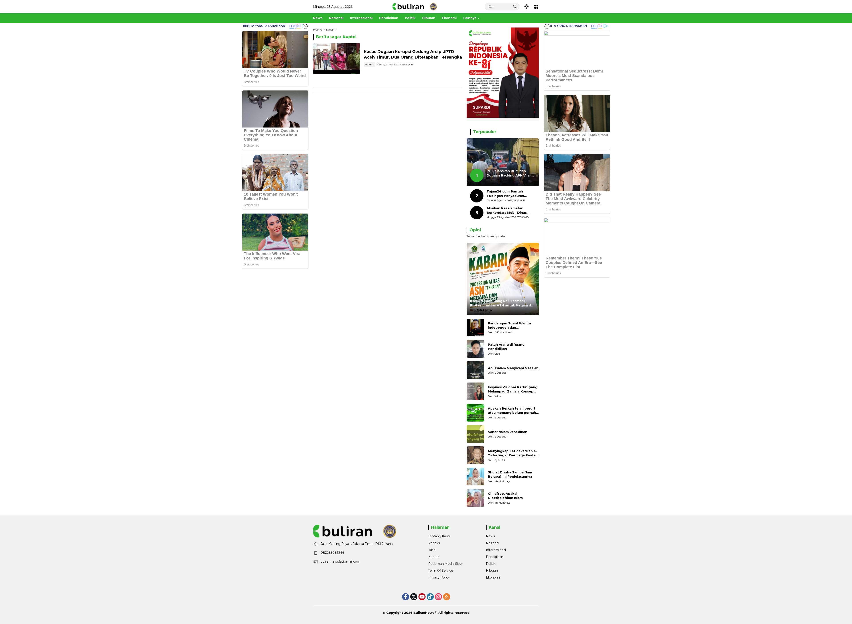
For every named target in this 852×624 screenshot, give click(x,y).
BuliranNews (423, 613)
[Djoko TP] (475, 455)
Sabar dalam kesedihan (507, 432)
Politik (490, 564)
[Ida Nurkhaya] (475, 476)
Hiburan (492, 571)
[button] (515, 6)
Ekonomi (493, 577)
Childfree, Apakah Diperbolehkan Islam (505, 496)
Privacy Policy (439, 577)
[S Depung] (475, 370)
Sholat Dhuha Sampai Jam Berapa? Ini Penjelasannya (510, 474)
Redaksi (434, 543)
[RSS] (446, 596)
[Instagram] (438, 596)
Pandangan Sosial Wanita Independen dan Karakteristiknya (509, 325)
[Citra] (475, 349)
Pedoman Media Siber (445, 564)
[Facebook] (405, 596)
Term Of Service (440, 571)
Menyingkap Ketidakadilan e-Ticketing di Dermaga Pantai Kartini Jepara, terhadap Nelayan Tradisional (512, 453)
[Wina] (475, 391)
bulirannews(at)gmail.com (340, 561)
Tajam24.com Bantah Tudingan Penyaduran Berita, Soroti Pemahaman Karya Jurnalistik (509, 193)
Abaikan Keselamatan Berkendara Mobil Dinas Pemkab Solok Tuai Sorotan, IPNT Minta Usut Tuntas (511, 210)
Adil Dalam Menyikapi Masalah (513, 368)
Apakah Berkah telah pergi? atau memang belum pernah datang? (512, 410)
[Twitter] (413, 596)
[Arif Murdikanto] (475, 327)
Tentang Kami (439, 536)
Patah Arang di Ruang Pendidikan (506, 347)
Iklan (432, 550)
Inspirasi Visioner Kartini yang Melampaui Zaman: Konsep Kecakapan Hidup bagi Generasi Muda (512, 389)
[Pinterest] (422, 596)
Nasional (492, 543)
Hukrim (369, 64)
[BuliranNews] (414, 6)
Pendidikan (494, 557)
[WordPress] (430, 596)
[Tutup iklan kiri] (305, 26)
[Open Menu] (536, 6)
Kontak (433, 557)
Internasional (496, 550)
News (490, 536)
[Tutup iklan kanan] (547, 26)
